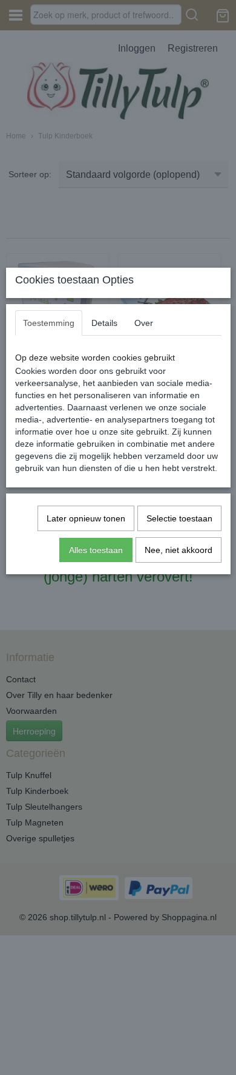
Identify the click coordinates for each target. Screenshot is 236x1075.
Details (104, 323)
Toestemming (48, 323)
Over (143, 323)
